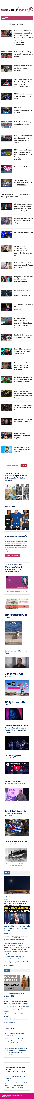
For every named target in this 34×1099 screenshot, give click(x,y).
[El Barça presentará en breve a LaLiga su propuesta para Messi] (6, 294)
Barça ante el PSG (20, 166)
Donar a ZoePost (12, 555)
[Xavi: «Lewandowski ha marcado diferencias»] (6, 422)
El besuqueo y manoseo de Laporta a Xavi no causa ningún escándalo (23, 221)
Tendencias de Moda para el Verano (16, 1019)
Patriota (7, 896)
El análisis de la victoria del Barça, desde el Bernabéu (23, 68)
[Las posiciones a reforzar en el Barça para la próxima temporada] (6, 280)
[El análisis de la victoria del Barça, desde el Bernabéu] (6, 69)
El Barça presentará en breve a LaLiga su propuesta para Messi (22, 293)
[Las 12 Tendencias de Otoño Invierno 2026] (17, 983)
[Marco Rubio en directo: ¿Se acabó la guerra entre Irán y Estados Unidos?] (17, 915)
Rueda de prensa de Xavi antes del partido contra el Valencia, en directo (23, 379)
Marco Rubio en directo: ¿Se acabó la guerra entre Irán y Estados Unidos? (17, 928)
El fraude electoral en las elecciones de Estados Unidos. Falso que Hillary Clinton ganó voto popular (17, 1050)
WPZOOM (9, 1096)
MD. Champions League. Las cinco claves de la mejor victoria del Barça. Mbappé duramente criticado (23, 154)
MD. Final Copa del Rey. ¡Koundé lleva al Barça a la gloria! (23, 54)
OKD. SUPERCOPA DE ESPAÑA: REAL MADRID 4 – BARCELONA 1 (23, 183)
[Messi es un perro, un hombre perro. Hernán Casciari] (6, 450)
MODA (6, 970)
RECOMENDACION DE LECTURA (15, 1072)
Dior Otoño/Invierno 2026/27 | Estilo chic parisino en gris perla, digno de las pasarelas (16, 1009)
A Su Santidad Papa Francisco (15, 1033)
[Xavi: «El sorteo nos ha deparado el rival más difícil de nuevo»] (6, 352)
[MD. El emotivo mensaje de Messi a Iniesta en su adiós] (6, 97)
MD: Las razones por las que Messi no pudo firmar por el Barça (23, 265)
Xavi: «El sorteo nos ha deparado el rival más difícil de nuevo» (22, 351)
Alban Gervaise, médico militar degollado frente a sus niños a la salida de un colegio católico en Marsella (18, 1041)
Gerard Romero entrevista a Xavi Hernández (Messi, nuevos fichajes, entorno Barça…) (23, 250)
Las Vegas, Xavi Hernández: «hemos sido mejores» (23, 435)
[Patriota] (17, 885)
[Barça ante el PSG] (6, 169)
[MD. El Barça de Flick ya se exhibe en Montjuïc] (6, 125)
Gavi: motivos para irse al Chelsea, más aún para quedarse (23, 307)
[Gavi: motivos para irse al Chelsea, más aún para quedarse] (6, 308)
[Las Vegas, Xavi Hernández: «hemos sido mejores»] (6, 436)
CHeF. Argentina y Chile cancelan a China (17, 962)
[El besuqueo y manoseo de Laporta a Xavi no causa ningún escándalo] (6, 221)
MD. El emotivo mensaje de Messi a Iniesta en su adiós (23, 96)
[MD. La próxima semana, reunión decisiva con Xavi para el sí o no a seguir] (6, 139)
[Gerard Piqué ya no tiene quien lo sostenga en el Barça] (6, 408)
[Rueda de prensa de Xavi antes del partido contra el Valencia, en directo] (6, 380)
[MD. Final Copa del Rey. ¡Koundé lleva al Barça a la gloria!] (6, 55)
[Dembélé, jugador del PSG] (6, 235)
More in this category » (10, 965)
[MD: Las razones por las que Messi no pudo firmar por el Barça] (6, 266)
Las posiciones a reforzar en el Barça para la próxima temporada (23, 279)
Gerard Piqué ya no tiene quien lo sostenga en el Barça (23, 407)
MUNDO (7, 873)
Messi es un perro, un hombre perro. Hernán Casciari (22, 449)
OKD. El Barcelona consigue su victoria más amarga (23, 110)
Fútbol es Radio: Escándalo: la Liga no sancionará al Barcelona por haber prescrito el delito (23, 323)
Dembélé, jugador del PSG (23, 232)
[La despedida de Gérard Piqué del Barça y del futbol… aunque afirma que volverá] (6, 366)
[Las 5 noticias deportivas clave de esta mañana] (6, 338)
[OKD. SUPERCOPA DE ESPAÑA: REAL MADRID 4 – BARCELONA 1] (6, 183)
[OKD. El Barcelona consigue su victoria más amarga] (6, 111)
